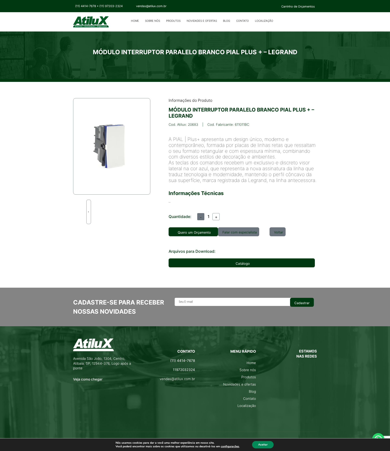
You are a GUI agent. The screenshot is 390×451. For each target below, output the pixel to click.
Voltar (278, 232)
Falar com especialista (239, 232)
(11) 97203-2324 (111, 6)
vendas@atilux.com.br (177, 379)
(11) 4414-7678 (85, 6)
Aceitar (263, 445)
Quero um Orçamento (194, 232)
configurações (230, 446)
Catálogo (243, 263)
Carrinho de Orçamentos (298, 6)
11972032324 (184, 370)
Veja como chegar (87, 379)
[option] (88, 212)
